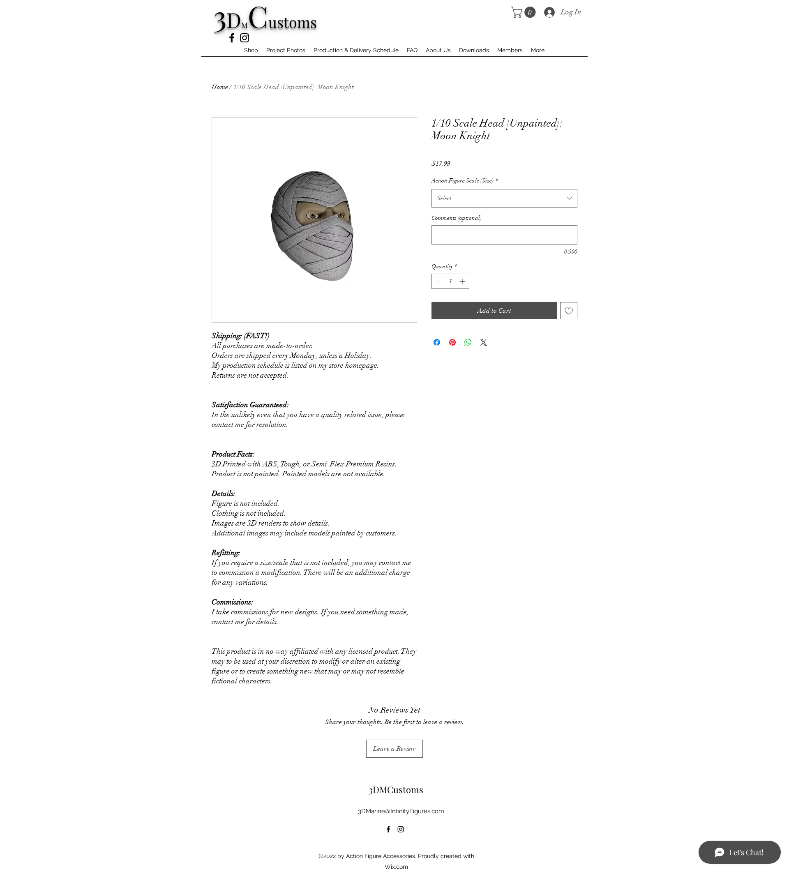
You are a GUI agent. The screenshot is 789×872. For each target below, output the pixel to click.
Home (220, 87)
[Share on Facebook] (437, 342)
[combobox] (504, 198)
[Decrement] (438, 281)
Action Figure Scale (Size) (464, 180)
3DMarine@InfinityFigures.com (401, 811)
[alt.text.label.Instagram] (244, 38)
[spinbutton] (450, 281)
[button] (524, 12)
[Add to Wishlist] (568, 310)
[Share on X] (484, 342)
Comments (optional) (456, 218)
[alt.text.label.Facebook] (232, 38)
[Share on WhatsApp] (468, 342)
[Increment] (463, 281)
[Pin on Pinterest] (452, 342)
